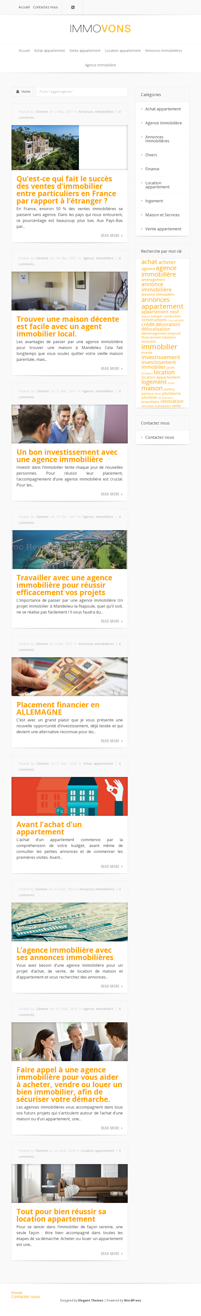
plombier (149, 397)
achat (149, 261)
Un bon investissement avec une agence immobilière (67, 455)
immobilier (159, 346)
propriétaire (150, 401)
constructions (154, 319)
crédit (148, 324)
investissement (160, 357)
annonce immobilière (156, 286)
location (164, 372)
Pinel (158, 393)
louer (171, 383)
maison (152, 387)
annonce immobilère (158, 294)
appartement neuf (160, 312)
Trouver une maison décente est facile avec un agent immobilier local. (67, 326)
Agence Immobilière (98, 258)
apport (145, 316)
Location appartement (97, 1150)
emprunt (174, 333)
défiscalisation (155, 329)
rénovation (171, 401)
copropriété (176, 320)
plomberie (171, 393)
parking (169, 389)
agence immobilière (158, 270)
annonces (155, 299)
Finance (152, 169)
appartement (162, 306)
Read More (110, 235)
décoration (168, 324)
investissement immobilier (158, 364)
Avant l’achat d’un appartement (49, 828)
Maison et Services (162, 215)
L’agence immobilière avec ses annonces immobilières (64, 953)
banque (156, 316)
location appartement (160, 377)
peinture (147, 394)
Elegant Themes (90, 1300)
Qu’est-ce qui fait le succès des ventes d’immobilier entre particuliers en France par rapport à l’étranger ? (66, 190)
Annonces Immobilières (96, 111)
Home (26, 91)
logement (154, 201)
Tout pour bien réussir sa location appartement (61, 1215)
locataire (147, 373)
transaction (163, 406)
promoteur (166, 397)
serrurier (147, 406)
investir (146, 352)
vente (176, 405)
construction (172, 316)
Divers (151, 155)
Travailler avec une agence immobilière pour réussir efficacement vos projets (64, 584)
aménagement (153, 279)
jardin (171, 368)
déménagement (153, 333)
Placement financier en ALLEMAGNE (58, 708)
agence (148, 268)
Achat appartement (98, 763)
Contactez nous (159, 437)
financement (151, 337)
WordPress (132, 1300)
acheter (167, 262)
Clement (42, 111)
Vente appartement (163, 229)
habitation (169, 337)
